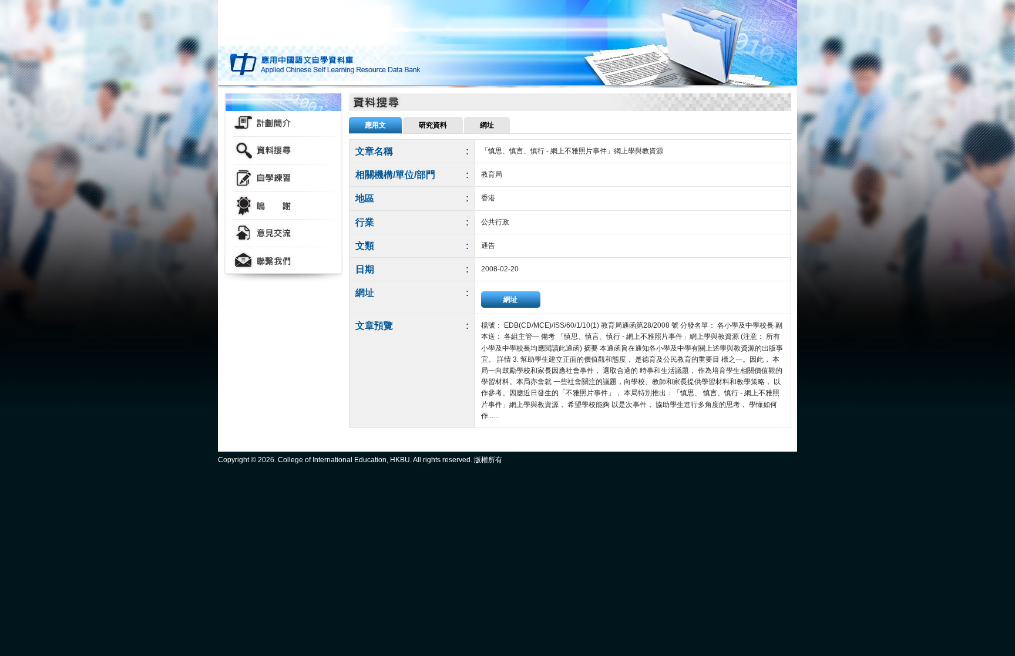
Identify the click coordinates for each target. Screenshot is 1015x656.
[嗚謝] (283, 206)
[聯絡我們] (283, 261)
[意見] (283, 233)
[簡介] (283, 123)
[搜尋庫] (283, 151)
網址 (510, 299)
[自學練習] (283, 178)
